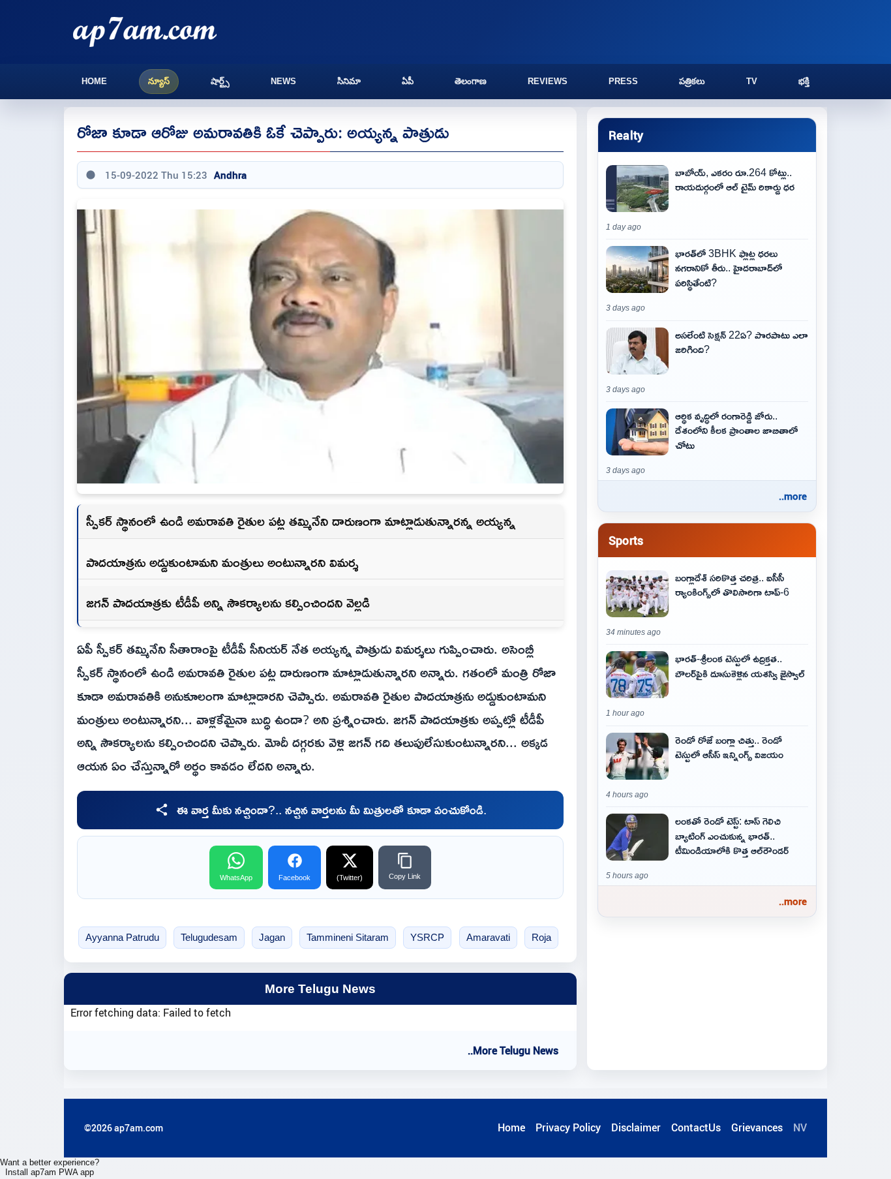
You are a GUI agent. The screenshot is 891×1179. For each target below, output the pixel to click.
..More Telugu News (513, 1050)
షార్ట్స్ (220, 81)
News (283, 81)
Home (94, 81)
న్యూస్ (159, 81)
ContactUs (696, 1127)
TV (751, 81)
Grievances (757, 1127)
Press (623, 81)
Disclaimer (636, 1127)
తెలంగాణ (471, 81)
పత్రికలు (692, 81)
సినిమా (349, 81)
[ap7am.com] (145, 31)
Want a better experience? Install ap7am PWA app (49, 1167)
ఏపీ (408, 81)
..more (793, 495)
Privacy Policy (568, 1127)
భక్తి (803, 81)
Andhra (230, 174)
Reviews (547, 81)
